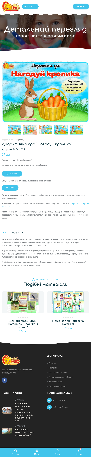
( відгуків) (19, 140)
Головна (21, 36)
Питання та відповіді (58, 372)
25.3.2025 (21, 426)
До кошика (12, 173)
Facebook (10, 187)
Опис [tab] (5, 233)
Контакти (53, 368)
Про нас (52, 363)
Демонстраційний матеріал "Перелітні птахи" (23, 324)
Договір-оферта (56, 382)
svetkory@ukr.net (59, 400)
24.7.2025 (20, 400)
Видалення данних (57, 386)
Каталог (31, 6)
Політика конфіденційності (61, 377)
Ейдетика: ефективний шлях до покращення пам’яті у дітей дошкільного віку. (24, 412)
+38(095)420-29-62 (60, 407)
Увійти (81, 6)
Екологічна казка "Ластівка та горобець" (24, 432)
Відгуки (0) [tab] (17, 233)
